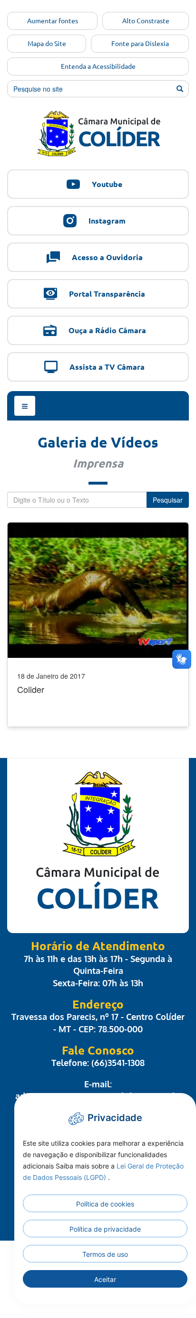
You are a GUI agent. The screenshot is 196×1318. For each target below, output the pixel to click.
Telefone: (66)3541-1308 (98, 1062)
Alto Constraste (145, 21)
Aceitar (105, 1279)
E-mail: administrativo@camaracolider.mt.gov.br (98, 1090)
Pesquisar (168, 500)
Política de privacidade (105, 1229)
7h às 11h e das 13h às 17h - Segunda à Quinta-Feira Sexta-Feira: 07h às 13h (98, 970)
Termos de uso (105, 1254)
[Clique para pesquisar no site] (180, 88)
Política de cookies (105, 1204)
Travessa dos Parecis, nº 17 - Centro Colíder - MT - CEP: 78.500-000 (98, 1022)
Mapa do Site (47, 43)
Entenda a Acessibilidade (98, 66)
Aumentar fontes (52, 21)
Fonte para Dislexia (140, 43)
